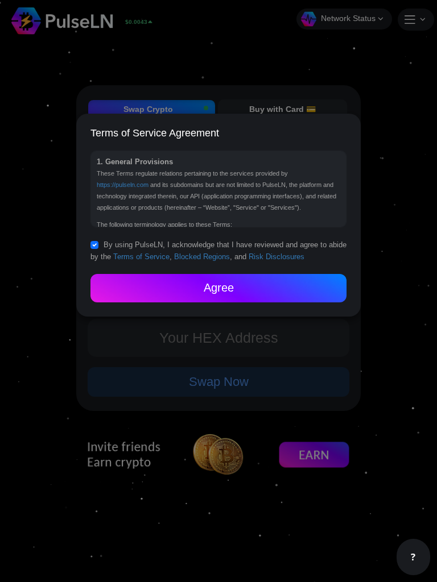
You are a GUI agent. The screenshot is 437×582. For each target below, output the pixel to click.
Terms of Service (141, 257)
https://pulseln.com (123, 184)
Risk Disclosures (276, 257)
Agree (219, 287)
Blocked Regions (202, 257)
